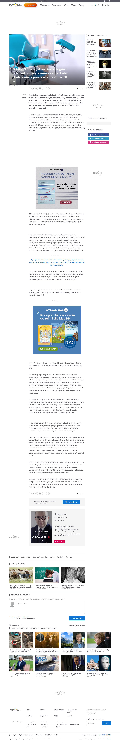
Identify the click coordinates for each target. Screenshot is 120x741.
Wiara (66, 5)
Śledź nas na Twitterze (99, 138)
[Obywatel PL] (41, 527)
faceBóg (40, 1)
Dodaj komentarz (77, 618)
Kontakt (33, 739)
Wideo (73, 5)
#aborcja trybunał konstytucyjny (44, 557)
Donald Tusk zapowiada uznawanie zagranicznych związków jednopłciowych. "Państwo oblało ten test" (72, 676)
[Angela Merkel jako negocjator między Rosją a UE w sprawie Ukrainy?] (99, 640)
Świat (13, 81)
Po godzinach (59, 710)
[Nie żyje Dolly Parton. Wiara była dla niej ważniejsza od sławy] (73, 575)
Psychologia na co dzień (62, 724)
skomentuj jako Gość (23, 617)
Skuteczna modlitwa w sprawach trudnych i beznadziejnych (92, 42)
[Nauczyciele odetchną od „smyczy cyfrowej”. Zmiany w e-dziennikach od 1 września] (47, 575)
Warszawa (90, 5)
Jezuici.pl (12, 735)
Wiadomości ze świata (67, 588)
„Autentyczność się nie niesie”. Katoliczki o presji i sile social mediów (92, 86)
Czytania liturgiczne (61, 722)
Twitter (107, 1)
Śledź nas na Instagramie (99, 142)
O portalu (11, 739)
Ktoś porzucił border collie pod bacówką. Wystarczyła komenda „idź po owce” (20, 587)
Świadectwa (44, 724)
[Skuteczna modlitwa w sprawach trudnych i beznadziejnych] (105, 43)
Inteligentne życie (72, 711)
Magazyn (17, 1)
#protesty (60, 557)
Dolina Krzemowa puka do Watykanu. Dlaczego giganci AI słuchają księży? (97, 674)
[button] (101, 5)
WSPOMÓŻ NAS (106, 735)
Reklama (45, 739)
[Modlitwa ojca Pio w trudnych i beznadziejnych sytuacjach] (105, 75)
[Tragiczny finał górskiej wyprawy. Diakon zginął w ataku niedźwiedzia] (73, 640)
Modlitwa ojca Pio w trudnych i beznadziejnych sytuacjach (92, 74)
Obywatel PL (60, 514)
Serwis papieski (30, 722)
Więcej (81, 5)
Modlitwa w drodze (26, 1)
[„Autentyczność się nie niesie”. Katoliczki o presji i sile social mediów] (105, 86)
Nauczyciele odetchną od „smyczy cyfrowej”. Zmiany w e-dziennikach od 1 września (46, 587)
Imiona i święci (44, 727)
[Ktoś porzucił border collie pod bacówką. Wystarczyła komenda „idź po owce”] (21, 575)
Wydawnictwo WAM (25, 735)
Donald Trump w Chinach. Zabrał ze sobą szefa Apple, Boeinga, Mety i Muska (20, 675)
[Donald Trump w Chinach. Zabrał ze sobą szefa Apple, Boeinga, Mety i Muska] (21, 663)
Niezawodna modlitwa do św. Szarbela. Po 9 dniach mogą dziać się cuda (92, 64)
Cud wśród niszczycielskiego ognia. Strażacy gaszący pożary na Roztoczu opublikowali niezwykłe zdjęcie (46, 651)
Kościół (89, 676)
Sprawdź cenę (59, 542)
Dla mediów (39, 739)
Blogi (34, 1)
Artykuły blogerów (31, 724)
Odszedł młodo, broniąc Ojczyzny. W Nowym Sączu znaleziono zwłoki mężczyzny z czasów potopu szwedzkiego (20, 652)
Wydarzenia (44, 5)
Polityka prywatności (25, 739)
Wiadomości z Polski (15, 588)
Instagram (110, 1)
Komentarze (56, 5)
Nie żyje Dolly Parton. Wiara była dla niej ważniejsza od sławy (73, 586)
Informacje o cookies (53, 739)
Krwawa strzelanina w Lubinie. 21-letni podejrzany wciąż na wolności (47, 674)
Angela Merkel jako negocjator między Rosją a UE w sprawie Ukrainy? (98, 650)
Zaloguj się (12, 617)
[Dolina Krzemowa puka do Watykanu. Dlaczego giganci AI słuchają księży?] (99, 663)
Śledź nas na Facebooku (99, 135)
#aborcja (69, 557)
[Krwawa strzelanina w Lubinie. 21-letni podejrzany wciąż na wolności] (47, 663)
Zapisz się (106, 723)
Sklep (45, 1)
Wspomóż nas (73, 502)
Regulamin (17, 739)
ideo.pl (109, 739)
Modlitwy (58, 727)
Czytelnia (43, 716)
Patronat (61, 739)
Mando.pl (39, 735)
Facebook (104, 1)
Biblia (10, 1)
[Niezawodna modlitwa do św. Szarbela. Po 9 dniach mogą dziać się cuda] (105, 64)
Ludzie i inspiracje (74, 724)
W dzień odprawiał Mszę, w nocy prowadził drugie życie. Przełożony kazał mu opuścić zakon (92, 54)
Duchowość (44, 722)
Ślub (28, 727)
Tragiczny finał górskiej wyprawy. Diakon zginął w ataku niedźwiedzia (72, 650)
